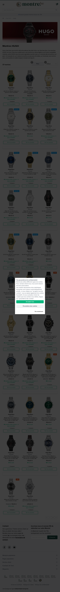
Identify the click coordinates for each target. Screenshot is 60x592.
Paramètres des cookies (30, 306)
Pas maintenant (39, 311)
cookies (40, 282)
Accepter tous (30, 302)
